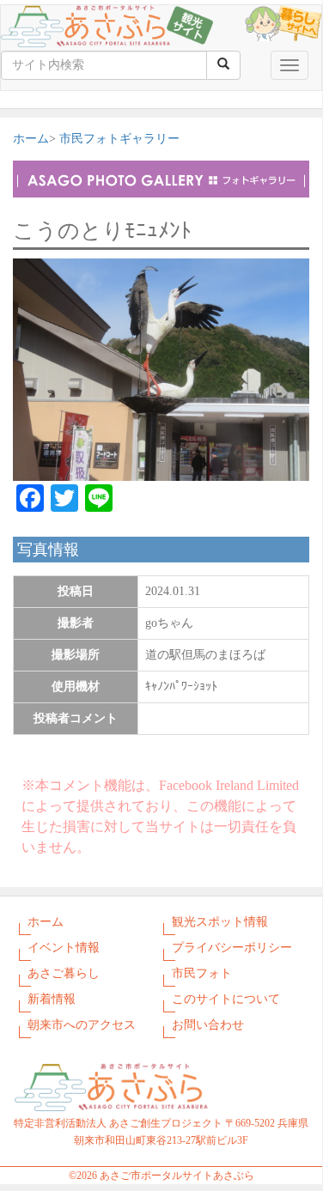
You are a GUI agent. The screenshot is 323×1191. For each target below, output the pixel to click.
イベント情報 (63, 947)
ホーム (31, 138)
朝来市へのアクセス (81, 1024)
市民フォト (202, 973)
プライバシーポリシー (232, 947)
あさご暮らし (63, 973)
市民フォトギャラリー (119, 138)
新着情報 (51, 999)
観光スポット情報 (220, 921)
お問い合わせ (208, 1024)
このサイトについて (226, 999)
